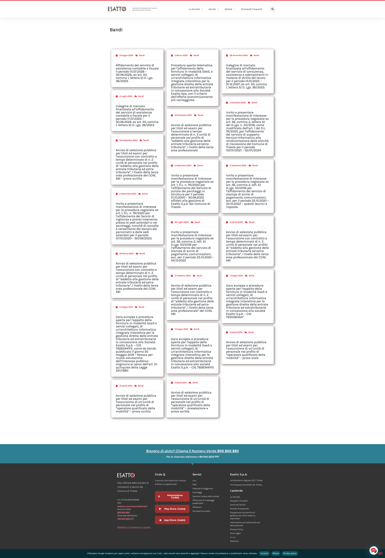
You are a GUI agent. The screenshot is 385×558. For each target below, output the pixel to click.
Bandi (142, 55)
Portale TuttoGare (128, 477)
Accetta (264, 553)
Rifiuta (276, 553)
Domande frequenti (251, 9)
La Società (194, 9)
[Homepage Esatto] (117, 9)
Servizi (212, 9)
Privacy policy (290, 553)
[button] (273, 9)
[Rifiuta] (380, 553)
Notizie (228, 9)
